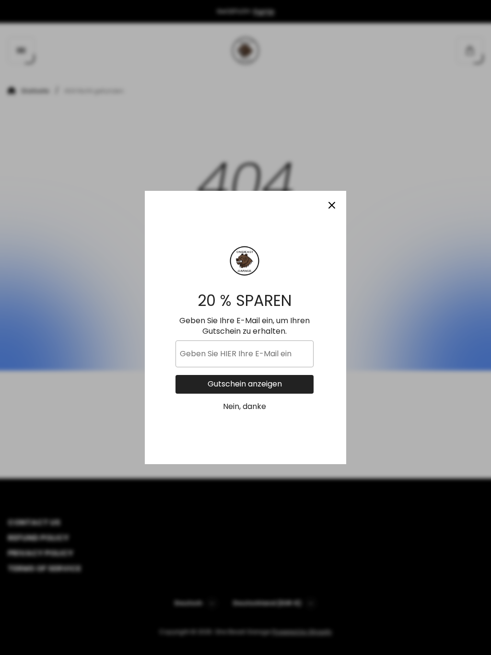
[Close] (332, 205)
